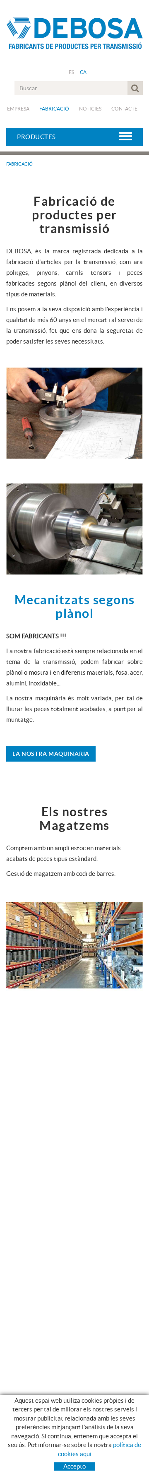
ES (71, 72)
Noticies (90, 108)
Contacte (124, 108)
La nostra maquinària (50, 753)
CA (83, 72)
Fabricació (54, 108)
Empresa (18, 108)
